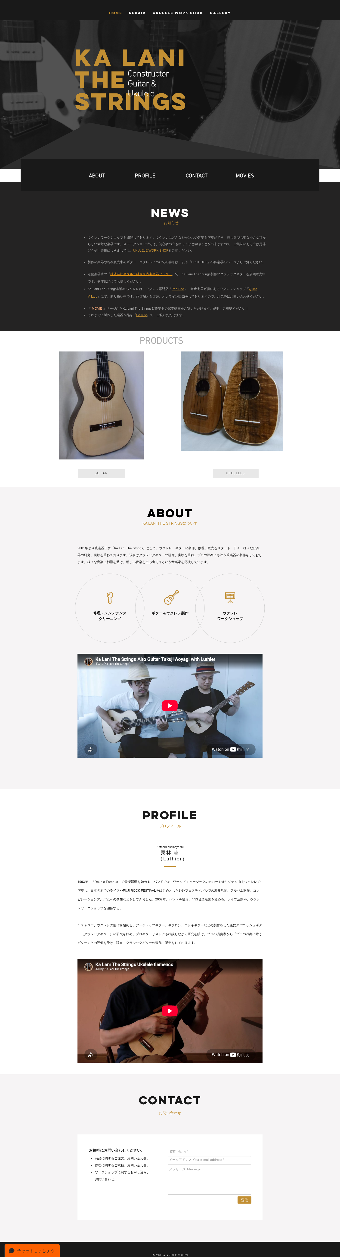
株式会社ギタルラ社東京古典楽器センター (141, 274)
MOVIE (97, 308)
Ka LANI (131, 57)
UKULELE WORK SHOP (150, 250)
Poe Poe (178, 289)
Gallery (141, 315)
